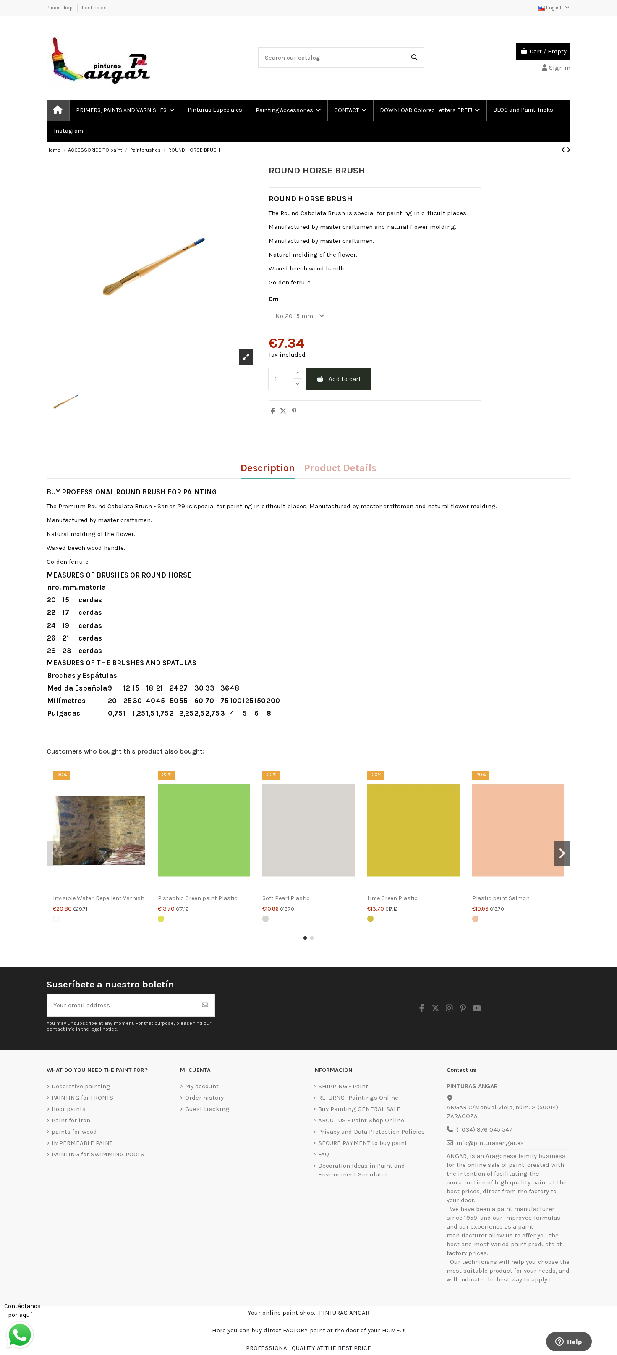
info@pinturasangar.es (490, 1143)
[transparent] (56, 919)
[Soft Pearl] (265, 919)
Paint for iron (71, 1120)
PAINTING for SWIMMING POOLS (98, 1154)
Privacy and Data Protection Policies (371, 1131)
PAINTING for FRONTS (82, 1097)
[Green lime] (370, 919)
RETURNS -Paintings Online (358, 1097)
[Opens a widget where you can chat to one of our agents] (569, 1342)
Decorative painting (81, 1086)
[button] (305, 938)
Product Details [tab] (340, 469)
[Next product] (568, 150)
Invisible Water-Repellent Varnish (98, 898)
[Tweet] (283, 411)
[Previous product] (564, 150)
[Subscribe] (205, 1005)
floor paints (69, 1109)
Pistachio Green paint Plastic (198, 898)
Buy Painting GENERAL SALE (359, 1109)
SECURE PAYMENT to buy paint (362, 1143)
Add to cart (345, 379)
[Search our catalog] (414, 57)
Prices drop (60, 8)
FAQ (323, 1154)
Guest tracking (207, 1109)
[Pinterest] (294, 411)
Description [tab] (268, 469)
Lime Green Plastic (392, 898)
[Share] (273, 411)
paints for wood (74, 1131)
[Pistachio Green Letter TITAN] (161, 919)
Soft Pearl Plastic (286, 898)
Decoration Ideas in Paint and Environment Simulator (361, 1170)
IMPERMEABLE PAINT (82, 1143)
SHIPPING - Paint (343, 1086)
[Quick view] (99, 886)
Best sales (94, 8)
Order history (204, 1097)
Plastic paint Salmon (501, 898)
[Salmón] (475, 919)
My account (202, 1086)
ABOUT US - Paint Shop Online (361, 1120)
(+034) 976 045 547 (484, 1129)
